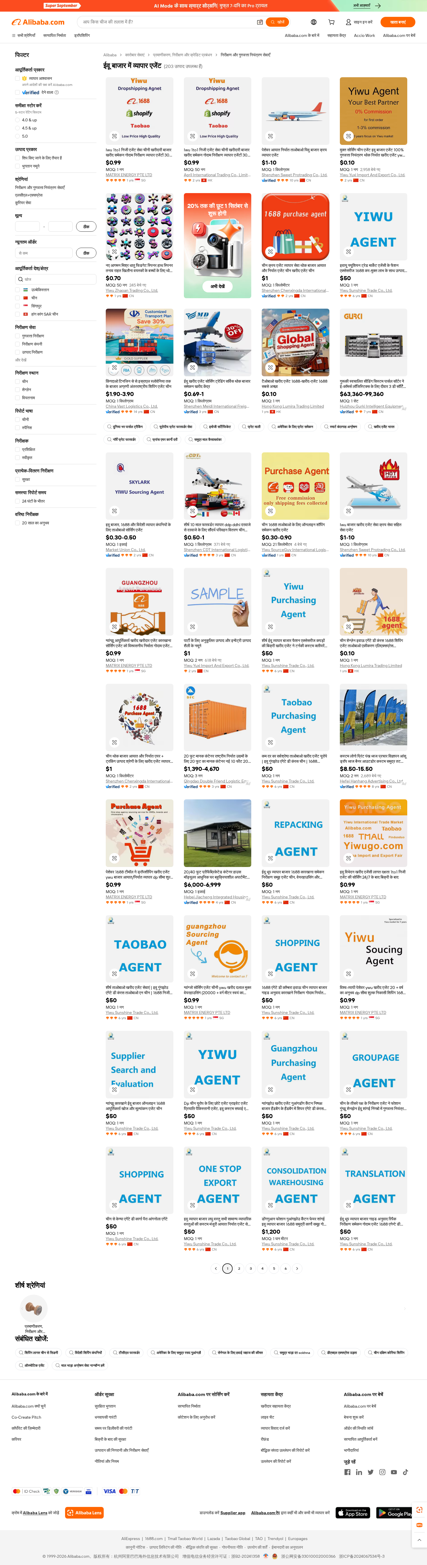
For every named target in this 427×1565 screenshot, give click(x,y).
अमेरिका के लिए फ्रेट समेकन (295, 427)
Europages (298, 1538)
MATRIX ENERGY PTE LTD (129, 174)
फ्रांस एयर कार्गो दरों (164, 440)
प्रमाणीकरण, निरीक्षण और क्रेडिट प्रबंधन (182, 55)
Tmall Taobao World (185, 1538)
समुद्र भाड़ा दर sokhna (295, 1353)
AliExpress (130, 1538)
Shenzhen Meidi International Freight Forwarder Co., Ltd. (218, 406)
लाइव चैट (267, 1417)
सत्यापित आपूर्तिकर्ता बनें (360, 1439)
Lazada (213, 1538)
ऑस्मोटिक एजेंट (34, 1365)
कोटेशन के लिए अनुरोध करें (196, 1417)
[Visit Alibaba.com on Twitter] (370, 1472)
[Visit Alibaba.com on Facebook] (347, 1472)
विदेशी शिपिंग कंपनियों (88, 1353)
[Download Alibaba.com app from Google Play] (395, 1513)
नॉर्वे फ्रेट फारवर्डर (124, 440)
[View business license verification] (266, 1556)
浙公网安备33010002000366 (308, 1556)
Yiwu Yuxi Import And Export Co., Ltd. (372, 174)
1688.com (154, 1538)
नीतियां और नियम (107, 1461)
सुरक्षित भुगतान (105, 1406)
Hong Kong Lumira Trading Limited (293, 406)
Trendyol (275, 1538)
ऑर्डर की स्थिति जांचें (358, 1428)
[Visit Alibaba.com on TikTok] (405, 1472)
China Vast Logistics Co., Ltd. (132, 406)
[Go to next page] (297, 1268)
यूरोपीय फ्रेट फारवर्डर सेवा (175, 427)
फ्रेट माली (254, 427)
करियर (16, 1439)
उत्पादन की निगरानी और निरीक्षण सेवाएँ (121, 1450)
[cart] (332, 23)
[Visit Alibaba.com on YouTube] (393, 1472)
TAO (259, 1538)
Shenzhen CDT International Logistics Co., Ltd (218, 549)
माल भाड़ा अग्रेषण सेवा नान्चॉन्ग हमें (82, 1365)
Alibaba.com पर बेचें (360, 1406)
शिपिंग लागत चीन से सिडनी (41, 1353)
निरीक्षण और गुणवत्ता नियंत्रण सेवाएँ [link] (245, 55)
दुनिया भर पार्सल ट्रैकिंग (128, 427)
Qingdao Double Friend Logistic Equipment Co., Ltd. (218, 781)
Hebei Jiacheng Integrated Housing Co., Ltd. (218, 897)
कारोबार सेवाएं (134, 55)
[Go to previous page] (216, 1268)
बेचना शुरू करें (354, 1417)
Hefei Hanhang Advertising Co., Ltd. (372, 781)
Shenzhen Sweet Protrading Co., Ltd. (294, 174)
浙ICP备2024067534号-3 (362, 1556)
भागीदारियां (351, 1450)
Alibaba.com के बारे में (30, 1394)
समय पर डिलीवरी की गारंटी (113, 1428)
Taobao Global (237, 1538)
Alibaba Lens (35, 1512)
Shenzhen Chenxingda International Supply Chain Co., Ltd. (295, 290)
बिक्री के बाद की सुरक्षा (110, 1439)
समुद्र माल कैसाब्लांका (208, 440)
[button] (259, 22)
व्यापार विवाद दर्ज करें (275, 1428)
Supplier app (232, 1512)
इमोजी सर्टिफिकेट (220, 427)
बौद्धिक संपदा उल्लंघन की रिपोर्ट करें (285, 1450)
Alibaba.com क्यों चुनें (29, 1406)
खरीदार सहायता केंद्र (276, 1406)
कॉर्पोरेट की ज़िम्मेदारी (26, 1428)
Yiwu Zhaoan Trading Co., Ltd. (132, 290)
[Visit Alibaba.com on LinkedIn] (359, 1472)
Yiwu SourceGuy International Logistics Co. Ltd (295, 549)
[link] (419, 1509)
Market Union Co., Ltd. (126, 549)
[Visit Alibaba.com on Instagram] (382, 1472)
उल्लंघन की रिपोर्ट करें (276, 1461)
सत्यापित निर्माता (189, 1406)
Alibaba (109, 55)
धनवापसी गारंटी (105, 1417)
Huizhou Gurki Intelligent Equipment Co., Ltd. (374, 406)
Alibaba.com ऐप (265, 1512)
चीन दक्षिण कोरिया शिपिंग (389, 1353)
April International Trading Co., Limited (218, 174)
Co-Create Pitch (26, 1417)
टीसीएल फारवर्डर (129, 1353)
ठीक (86, 226)
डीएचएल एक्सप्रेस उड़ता (342, 1353)
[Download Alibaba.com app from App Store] (353, 1513)
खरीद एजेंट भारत (384, 427)
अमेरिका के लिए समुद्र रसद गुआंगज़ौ (179, 1353)
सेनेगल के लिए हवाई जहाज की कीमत (240, 1353)
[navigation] (55, 662)
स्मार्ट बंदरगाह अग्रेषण (343, 427)
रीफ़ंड (265, 1439)
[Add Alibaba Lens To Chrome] (84, 1513)
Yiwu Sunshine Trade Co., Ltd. (366, 290)
